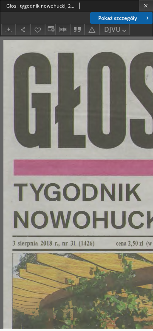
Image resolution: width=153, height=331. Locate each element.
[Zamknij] (146, 5)
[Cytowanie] (77, 29)
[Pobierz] (8, 29)
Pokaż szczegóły (117, 18)
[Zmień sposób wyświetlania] (50, 29)
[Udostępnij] (23, 29)
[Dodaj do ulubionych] (38, 29)
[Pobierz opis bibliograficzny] (63, 30)
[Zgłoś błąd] (92, 29)
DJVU (112, 29)
